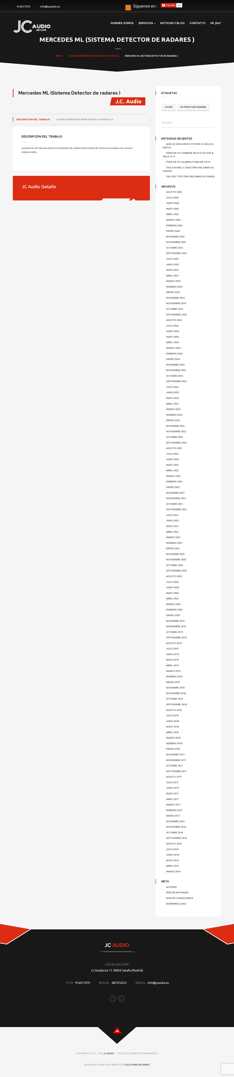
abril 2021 (172, 531)
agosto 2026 (174, 192)
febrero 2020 (174, 609)
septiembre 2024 (176, 314)
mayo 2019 (172, 659)
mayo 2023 (172, 398)
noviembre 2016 (176, 827)
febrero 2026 (174, 225)
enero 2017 (173, 815)
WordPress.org (176, 903)
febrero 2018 (174, 743)
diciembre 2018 (175, 687)
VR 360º (215, 23)
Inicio (59, 56)
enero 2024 (173, 359)
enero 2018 (173, 749)
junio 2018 (172, 721)
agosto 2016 (174, 843)
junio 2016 (172, 854)
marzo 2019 (173, 671)
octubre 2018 (174, 698)
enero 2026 (173, 231)
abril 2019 (172, 665)
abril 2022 (172, 470)
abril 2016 (172, 866)
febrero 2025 (174, 286)
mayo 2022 (172, 465)
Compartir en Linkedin (44, 164)
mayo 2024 (172, 336)
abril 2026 (172, 214)
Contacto (197, 23)
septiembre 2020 (176, 570)
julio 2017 (172, 782)
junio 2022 (172, 459)
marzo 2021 (173, 537)
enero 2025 (173, 292)
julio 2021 (172, 515)
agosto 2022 (174, 448)
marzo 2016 (173, 871)
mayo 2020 (172, 593)
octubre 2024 (174, 309)
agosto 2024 (174, 320)
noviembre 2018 (176, 693)
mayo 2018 (172, 726)
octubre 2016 (174, 832)
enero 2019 (173, 682)
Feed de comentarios (179, 898)
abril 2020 (172, 598)
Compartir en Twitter (35, 164)
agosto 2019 (174, 643)
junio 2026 (172, 203)
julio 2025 (172, 258)
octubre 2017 (174, 765)
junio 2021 (172, 520)
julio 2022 (172, 453)
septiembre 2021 (176, 509)
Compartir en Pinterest (54, 164)
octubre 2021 (174, 504)
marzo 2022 (173, 476)
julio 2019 (172, 648)
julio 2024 (172, 325)
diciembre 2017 (175, 754)
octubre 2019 (174, 632)
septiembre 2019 (176, 637)
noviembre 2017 (176, 760)
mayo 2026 (172, 208)
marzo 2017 (173, 804)
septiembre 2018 (176, 704)
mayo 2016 (172, 860)
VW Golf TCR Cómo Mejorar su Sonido (190, 176)
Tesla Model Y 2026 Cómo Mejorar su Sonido (188, 169)
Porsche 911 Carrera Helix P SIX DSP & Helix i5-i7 (188, 155)
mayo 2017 (172, 793)
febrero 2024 (174, 353)
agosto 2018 (174, 710)
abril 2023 (172, 403)
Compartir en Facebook (25, 164)
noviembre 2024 (176, 303)
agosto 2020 (174, 576)
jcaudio (73, 56)
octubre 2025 (174, 247)
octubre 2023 (174, 375)
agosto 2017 (174, 776)
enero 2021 (173, 548)
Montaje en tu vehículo (104, 56)
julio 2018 (172, 715)
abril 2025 (172, 275)
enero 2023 (173, 420)
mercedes (84, 56)
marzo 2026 (173, 219)
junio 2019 (172, 654)
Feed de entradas (177, 892)
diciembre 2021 (175, 492)
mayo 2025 (172, 270)
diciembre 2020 (175, 554)
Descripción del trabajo (33, 119)
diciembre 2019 (175, 621)
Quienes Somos (122, 23)
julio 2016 (172, 849)
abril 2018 (172, 732)
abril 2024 (172, 342)
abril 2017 (172, 799)
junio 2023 (172, 392)
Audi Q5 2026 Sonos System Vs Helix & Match (188, 146)
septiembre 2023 (176, 381)
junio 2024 (172, 331)
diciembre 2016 (175, 821)
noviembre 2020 (176, 559)
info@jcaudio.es (50, 6)
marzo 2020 (173, 604)
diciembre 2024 (175, 297)
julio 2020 (172, 582)
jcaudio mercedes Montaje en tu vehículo (84, 119)
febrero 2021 (174, 543)
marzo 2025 (173, 281)
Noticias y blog (172, 23)
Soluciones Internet (137, 1064)
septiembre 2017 (176, 771)
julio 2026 (172, 197)
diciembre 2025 (175, 236)
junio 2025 (172, 264)
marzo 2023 (173, 409)
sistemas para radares (193, 107)
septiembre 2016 (176, 838)
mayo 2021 (172, 526)
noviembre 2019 (176, 626)
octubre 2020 (174, 565)
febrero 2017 (174, 810)
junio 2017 (172, 788)
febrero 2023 (174, 414)
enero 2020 (173, 615)
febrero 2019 (174, 676)
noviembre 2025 (176, 242)
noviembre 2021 (176, 498)
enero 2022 (173, 487)
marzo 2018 (173, 737)
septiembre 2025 (176, 253)
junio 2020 (172, 587)
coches (169, 107)
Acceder (171, 887)
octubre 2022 (174, 437)
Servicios (146, 23)
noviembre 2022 (176, 431)
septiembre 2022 (176, 442)
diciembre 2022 (175, 426)
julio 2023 (172, 387)
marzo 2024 (173, 348)
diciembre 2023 (175, 364)
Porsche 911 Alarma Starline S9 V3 (188, 162)
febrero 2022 (174, 481)
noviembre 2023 (176, 370)
